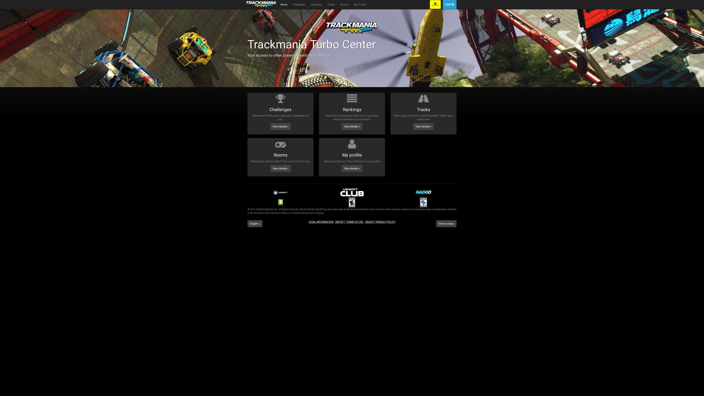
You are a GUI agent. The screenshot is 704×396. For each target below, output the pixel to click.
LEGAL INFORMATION (321, 222)
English (254, 223)
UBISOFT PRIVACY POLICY (380, 222)
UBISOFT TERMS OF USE (349, 222)
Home (283, 4)
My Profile (360, 4)
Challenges (299, 4)
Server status (446, 223)
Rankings (316, 4)
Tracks (331, 4)
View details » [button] (280, 126)
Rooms (344, 4)
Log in (449, 4)
